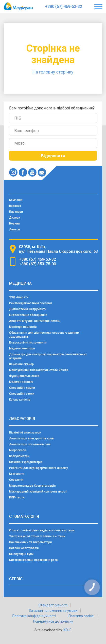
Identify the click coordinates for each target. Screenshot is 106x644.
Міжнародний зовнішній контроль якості (38, 491)
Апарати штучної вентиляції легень (34, 321)
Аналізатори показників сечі (30, 444)
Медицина (20, 283)
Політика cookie (81, 616)
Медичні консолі (21, 382)
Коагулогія (16, 474)
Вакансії (15, 206)
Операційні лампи (22, 387)
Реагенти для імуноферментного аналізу (38, 468)
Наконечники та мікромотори (30, 542)
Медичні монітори (22, 348)
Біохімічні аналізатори (25, 432)
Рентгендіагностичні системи (30, 303)
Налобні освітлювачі (24, 548)
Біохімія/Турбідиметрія (25, 462)
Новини (14, 223)
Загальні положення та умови (53, 611)
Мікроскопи (17, 450)
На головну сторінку (53, 72)
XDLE (67, 630)
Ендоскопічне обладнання (28, 315)
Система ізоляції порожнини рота (33, 560)
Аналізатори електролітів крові (31, 438)
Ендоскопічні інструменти (28, 342)
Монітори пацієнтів (23, 327)
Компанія (15, 200)
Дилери (14, 217)
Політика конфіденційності (34, 616)
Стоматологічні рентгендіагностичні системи (41, 530)
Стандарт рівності (53, 605)
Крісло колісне (19, 399)
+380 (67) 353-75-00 (37, 264)
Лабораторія (22, 418)
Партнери (16, 211)
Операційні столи (21, 393)
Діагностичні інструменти (27, 309)
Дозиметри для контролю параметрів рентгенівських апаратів (48, 356)
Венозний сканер (21, 364)
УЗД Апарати (18, 297)
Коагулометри (19, 456)
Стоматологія (24, 516)
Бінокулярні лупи (21, 554)
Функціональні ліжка (24, 376)
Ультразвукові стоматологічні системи (37, 536)
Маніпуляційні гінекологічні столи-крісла (38, 370)
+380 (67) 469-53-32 (63, 6)
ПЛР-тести (16, 497)
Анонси (14, 229)
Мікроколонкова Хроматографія (32, 485)
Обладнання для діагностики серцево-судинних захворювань (44, 334)
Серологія (16, 479)
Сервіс (16, 579)
